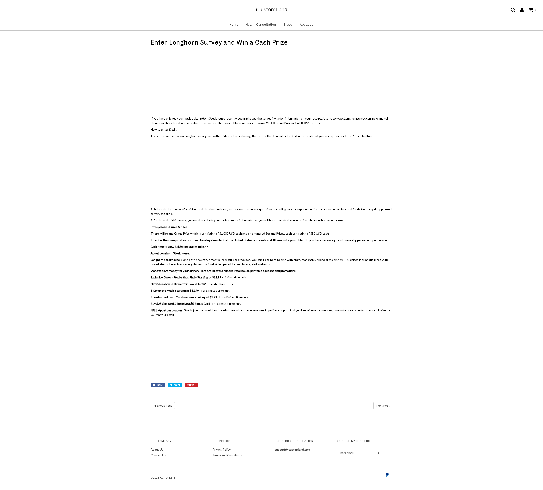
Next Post (383, 405)
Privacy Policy (222, 449)
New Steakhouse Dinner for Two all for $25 (179, 284)
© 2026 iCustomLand (163, 477)
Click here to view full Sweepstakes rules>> (180, 246)
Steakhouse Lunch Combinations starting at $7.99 (184, 297)
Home (234, 24)
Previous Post (162, 405)
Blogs (287, 24)
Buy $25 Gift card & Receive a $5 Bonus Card (180, 303)
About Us (306, 24)
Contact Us (158, 455)
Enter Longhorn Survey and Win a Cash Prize (219, 42)
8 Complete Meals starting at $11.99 (175, 290)
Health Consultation (261, 24)
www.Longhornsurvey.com (194, 136)
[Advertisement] (271, 82)
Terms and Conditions (227, 455)
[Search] (510, 9)
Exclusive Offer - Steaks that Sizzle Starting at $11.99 (186, 277)
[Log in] (520, 9)
